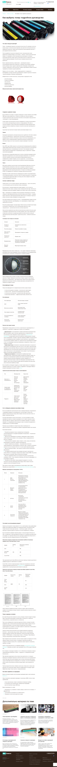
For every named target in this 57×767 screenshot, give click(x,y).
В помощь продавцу (27, 9)
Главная (6, 9)
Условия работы (19, 755)
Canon (28, 467)
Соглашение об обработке (34, 762)
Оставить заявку (39, 9)
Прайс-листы (15, 9)
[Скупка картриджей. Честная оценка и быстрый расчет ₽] (7, 2)
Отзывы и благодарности (34, 764)
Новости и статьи (32, 757)
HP (25, 467)
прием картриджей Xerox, (20, 467)
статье (20, 368)
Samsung (31, 467)
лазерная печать (21, 565)
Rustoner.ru (5, 675)
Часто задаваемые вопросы (35, 760)
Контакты (50, 9)
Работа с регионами (33, 753)
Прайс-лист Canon (19, 14)
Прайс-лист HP (18, 12)
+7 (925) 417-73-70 (50, 1)
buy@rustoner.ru (38, 6)
